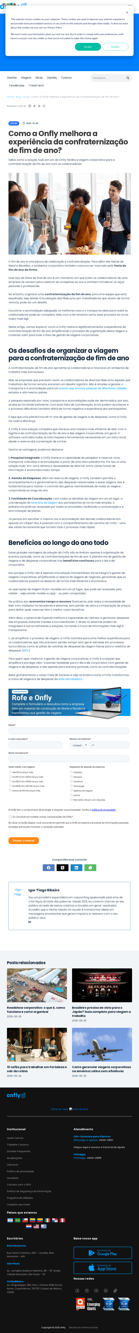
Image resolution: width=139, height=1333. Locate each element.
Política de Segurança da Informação (29, 1191)
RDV (26, 650)
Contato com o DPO (19, 1184)
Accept (88, 46)
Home (10, 97)
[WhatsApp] (90, 867)
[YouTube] (96, 1290)
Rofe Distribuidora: (70, 679)
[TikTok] (115, 1290)
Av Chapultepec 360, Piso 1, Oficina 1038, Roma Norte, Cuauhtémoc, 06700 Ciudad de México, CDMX (34, 1288)
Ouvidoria (12, 1178)
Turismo (66, 78)
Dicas (39, 78)
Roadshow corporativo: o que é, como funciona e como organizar (36, 1009)
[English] (5, 5)
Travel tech (36, 85)
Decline (115, 46)
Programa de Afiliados (20, 1198)
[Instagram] (87, 1290)
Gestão (12, 78)
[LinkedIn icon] (29, 922)
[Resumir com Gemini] (34, 106)
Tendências (16, 85)
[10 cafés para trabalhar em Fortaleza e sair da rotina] (37, 1045)
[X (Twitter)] (62, 867)
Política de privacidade (20, 1171)
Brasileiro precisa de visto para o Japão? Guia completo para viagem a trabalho (101, 1011)
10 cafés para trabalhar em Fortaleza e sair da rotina (37, 1069)
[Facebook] (49, 867)
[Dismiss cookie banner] (127, 13)
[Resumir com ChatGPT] (29, 106)
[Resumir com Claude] (39, 106)
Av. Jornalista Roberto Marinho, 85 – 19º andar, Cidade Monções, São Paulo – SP (34, 1272)
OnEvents (12, 1164)
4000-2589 (94, 1158)
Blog (18, 97)
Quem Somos (15, 1138)
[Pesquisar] (128, 78)
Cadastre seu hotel (18, 1204)
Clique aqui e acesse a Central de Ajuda (99, 1147)
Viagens (26, 78)
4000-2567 (106, 1140)
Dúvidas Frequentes (18, 1151)
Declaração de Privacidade (83, 1327)
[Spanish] (13, 5)
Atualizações (14, 1158)
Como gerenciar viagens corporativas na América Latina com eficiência (101, 1069)
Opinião (52, 78)
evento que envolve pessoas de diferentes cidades (93, 388)
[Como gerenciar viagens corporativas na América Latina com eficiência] (102, 1045)
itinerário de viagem (44, 503)
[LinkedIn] (76, 867)
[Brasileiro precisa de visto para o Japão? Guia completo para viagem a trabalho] (102, 985)
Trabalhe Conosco (18, 1144)
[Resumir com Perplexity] (44, 106)
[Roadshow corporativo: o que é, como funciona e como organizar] (37, 985)
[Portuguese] (9, 5)
